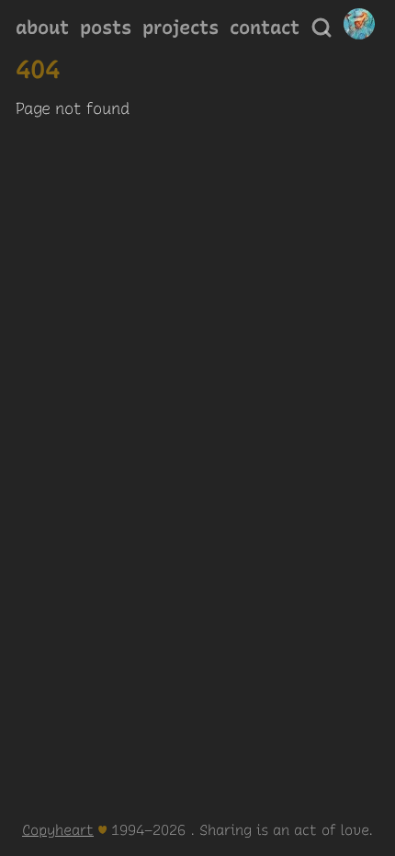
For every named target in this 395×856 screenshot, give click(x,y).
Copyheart (58, 830)
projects (180, 28)
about (42, 28)
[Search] (321, 28)
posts (105, 28)
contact (264, 28)
